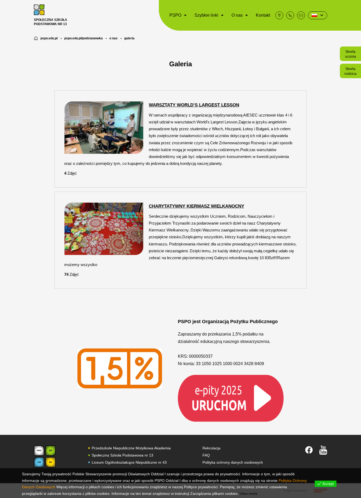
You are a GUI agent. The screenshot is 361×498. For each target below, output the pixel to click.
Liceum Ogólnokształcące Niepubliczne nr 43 (129, 462)
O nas (237, 15)
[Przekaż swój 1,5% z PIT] (231, 398)
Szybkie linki (206, 15)
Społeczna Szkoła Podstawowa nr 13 (122, 455)
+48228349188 (290, 15)
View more (248, 493)
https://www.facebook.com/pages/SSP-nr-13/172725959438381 (309, 450)
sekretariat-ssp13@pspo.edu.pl (301, 15)
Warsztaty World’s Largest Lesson (194, 105)
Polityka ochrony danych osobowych (232, 462)
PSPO (175, 15)
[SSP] (45, 456)
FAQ (206, 455)
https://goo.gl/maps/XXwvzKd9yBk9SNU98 (279, 15)
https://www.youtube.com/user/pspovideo (323, 450)
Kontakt (263, 15)
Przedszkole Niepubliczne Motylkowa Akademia (131, 448)
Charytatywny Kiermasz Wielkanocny (196, 206)
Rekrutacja (211, 448)
